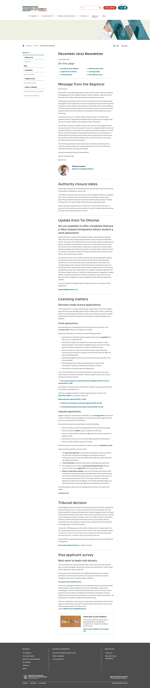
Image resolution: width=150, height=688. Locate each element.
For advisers (27, 662)
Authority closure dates (96, 68)
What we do (29, 57)
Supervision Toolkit (64, 395)
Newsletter (29, 70)
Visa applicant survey (95, 75)
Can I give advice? (29, 656)
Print (117, 46)
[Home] (23, 46)
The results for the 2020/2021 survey (69, 582)
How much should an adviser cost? (64, 653)
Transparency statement (31, 95)
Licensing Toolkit (63, 330)
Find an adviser (110, 8)
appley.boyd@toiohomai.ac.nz (68, 289)
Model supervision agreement (72, 399)
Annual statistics (29, 74)
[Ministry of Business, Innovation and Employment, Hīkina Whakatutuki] (35, 676)
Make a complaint (31, 87)
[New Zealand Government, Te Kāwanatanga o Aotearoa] (119, 677)
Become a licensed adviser (31, 659)
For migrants (27, 653)
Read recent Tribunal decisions (68, 545)
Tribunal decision (66, 75)
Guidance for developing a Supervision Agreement (81, 403)
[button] (123, 8)
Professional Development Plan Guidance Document (82, 407)
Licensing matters (94, 71)
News (36, 45)
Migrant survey (30, 78)
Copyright (33, 683)
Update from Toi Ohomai (69, 71)
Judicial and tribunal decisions (33, 91)
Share (126, 46)
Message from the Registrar (70, 68)
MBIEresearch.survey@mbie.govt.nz (74, 609)
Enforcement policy (30, 83)
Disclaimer (42, 683)
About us (29, 45)
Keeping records (63, 493)
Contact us (27, 62)
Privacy (25, 683)
